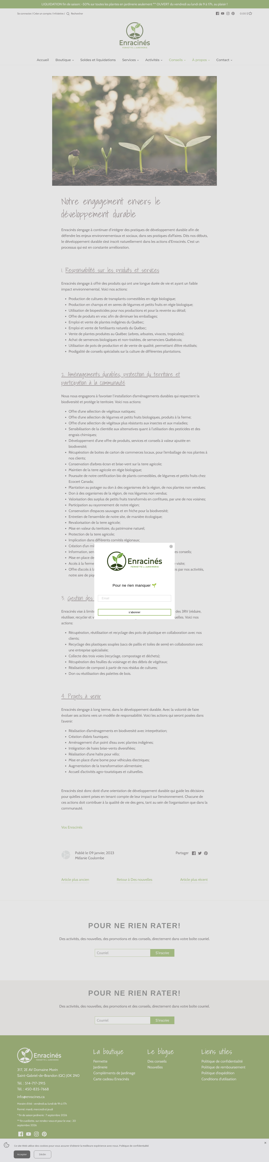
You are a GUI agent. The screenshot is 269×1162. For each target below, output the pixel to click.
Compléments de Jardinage (114, 1073)
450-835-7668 (37, 1089)
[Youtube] (222, 13)
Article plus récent (194, 879)
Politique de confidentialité (222, 1061)
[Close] (265, 1142)
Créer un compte (42, 13)
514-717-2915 (35, 1083)
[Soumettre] (68, 13)
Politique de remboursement (223, 1067)
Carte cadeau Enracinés (111, 1079)
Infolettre (58, 13)
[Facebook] (217, 13)
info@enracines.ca (31, 1097)
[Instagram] (227, 13)
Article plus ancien (75, 879)
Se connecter (24, 13)
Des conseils (157, 1061)
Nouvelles (155, 1067)
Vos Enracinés (71, 827)
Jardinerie (100, 1067)
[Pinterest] (233, 13)
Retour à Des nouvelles (134, 879)
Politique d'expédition (217, 1073)
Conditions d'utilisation (218, 1079)
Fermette (100, 1061)
